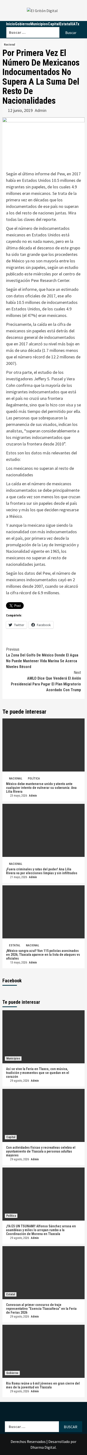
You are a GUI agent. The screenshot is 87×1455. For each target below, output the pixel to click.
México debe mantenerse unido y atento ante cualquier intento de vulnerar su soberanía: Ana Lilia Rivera (41, 787)
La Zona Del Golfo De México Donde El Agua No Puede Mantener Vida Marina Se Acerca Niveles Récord (42, 658)
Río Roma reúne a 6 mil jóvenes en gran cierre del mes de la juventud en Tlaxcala (43, 1385)
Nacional (9, 44)
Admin (40, 110)
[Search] (44, 24)
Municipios (13, 1058)
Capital (10, 1137)
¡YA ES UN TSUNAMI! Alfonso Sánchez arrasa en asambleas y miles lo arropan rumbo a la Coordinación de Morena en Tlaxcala (41, 1230)
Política (34, 778)
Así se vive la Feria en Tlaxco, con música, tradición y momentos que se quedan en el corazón (37, 1073)
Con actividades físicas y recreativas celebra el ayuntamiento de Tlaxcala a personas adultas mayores (40, 1151)
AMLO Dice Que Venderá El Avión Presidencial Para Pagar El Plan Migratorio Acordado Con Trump (46, 681)
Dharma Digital (43, 1447)
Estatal (14, 945)
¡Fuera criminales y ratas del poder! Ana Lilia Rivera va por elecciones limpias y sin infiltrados (41, 871)
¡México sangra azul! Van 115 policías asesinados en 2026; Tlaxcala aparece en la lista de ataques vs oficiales (43, 954)
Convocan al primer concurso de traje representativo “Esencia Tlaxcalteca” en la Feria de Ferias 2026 (41, 1308)
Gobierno (12, 1373)
